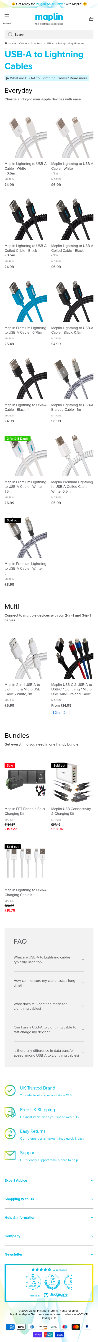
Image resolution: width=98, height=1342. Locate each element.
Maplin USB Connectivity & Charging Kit (71, 811)
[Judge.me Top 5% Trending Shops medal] (71, 1282)
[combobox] (49, 34)
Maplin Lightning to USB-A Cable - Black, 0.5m (72, 330)
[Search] (9, 34)
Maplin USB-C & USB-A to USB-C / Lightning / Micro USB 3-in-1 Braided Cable (71, 689)
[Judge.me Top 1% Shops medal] (51, 1282)
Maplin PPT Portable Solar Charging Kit (25, 811)
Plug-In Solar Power (50, 4)
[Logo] (49, 19)
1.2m (56, 712)
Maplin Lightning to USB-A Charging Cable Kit (26, 892)
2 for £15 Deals (17, 439)
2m (65, 712)
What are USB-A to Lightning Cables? (48, 78)
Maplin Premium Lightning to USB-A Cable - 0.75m (25, 330)
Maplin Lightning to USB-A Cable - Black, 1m (26, 407)
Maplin (9, 179)
